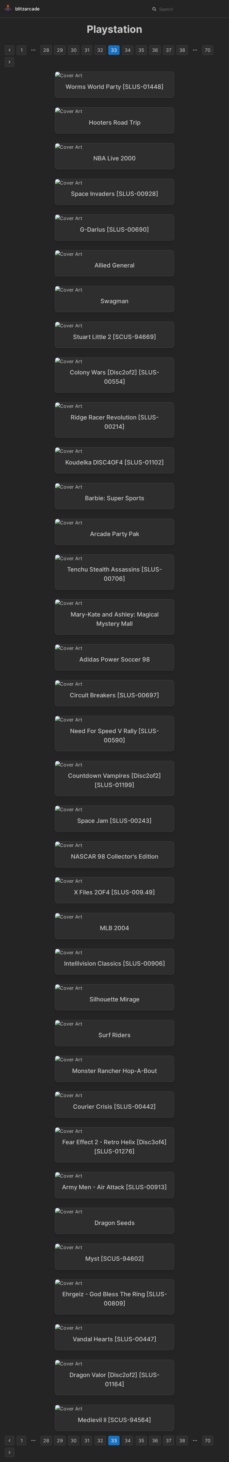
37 (168, 50)
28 (46, 50)
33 (114, 50)
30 (74, 50)
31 (86, 50)
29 (60, 50)
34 (128, 50)
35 (141, 50)
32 (100, 50)
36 (155, 50)
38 (182, 50)
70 (208, 50)
